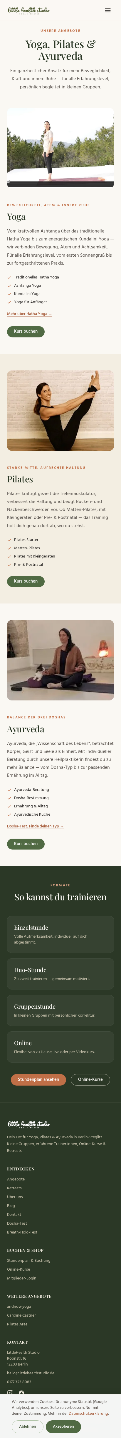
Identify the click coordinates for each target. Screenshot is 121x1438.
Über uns (15, 1197)
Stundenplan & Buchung (29, 1260)
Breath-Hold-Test (22, 1232)
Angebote (16, 1179)
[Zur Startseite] (29, 10)
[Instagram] (10, 1393)
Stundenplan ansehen (38, 1079)
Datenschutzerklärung (88, 1413)
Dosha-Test (17, 1223)
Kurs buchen (26, 331)
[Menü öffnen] (108, 10)
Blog (11, 1206)
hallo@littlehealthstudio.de (30, 1373)
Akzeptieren (63, 1426)
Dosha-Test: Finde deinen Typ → (35, 827)
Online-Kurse (90, 1079)
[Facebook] (21, 1393)
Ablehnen (27, 1426)
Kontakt (14, 1214)
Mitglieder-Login (21, 1278)
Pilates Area (17, 1324)
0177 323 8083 (19, 1382)
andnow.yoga (19, 1306)
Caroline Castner (21, 1315)
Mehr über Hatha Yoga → (29, 314)
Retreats (14, 1188)
